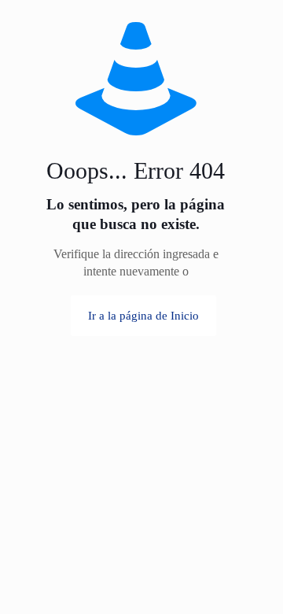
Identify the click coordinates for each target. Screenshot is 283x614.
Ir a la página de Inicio (143, 315)
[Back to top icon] (250, 550)
